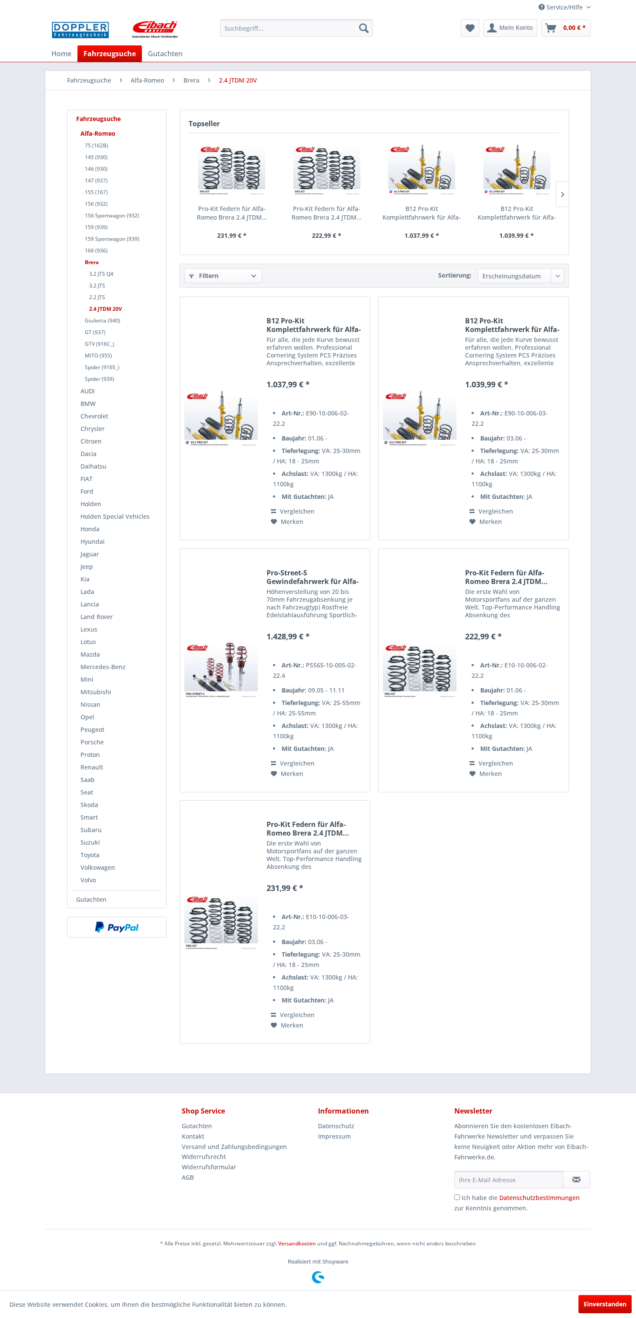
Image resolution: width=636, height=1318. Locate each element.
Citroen (91, 441)
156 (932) (96, 203)
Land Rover (96, 617)
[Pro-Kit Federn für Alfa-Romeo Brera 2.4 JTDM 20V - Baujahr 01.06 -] (327, 170)
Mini (86, 679)
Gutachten (91, 899)
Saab (87, 779)
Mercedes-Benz (102, 667)
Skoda (89, 805)
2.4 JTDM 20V (105, 309)
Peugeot (92, 729)
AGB (188, 1177)
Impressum (334, 1136)
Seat (86, 792)
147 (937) (96, 180)
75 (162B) (96, 145)
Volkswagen (97, 867)
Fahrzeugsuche (98, 119)
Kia (85, 579)
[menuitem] (296, 28)
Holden (90, 504)
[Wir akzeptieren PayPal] (117, 927)
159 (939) (96, 227)
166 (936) (96, 250)
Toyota (90, 855)
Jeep (86, 566)
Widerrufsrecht (204, 1156)
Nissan (90, 704)
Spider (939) (99, 379)
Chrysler (92, 428)
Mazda (90, 654)
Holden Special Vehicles (115, 516)
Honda (90, 529)
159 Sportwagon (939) (112, 239)
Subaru (91, 830)
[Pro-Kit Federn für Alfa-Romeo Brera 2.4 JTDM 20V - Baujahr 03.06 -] (232, 170)
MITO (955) (98, 355)
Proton (90, 754)
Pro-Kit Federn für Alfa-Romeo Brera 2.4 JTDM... (232, 212)
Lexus (88, 629)
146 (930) (96, 168)
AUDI (87, 391)
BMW (88, 403)
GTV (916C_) (99, 344)
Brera (92, 262)
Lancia (89, 604)
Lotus (88, 642)
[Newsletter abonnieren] (576, 1179)
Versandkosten (297, 1243)
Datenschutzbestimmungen (539, 1198)
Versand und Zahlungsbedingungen (234, 1146)
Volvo (88, 880)
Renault (91, 767)
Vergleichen (296, 511)
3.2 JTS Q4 (101, 274)
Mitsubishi (95, 692)
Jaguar (89, 554)
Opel (87, 717)
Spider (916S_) (102, 367)
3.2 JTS (97, 285)
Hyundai (92, 541)
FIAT (86, 479)
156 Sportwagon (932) (112, 215)
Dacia (88, 454)
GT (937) (95, 332)
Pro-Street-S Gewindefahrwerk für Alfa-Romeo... (313, 577)
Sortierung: (455, 275)
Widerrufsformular (209, 1167)
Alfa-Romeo (98, 133)
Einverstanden (605, 1304)
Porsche (92, 742)
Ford (86, 491)
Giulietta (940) (102, 320)
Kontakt (193, 1136)
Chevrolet (94, 416)
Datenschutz (336, 1126)
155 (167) (96, 192)
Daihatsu (93, 466)
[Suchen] (364, 28)
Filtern (207, 275)
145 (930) (96, 157)
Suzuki (90, 842)
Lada (87, 591)
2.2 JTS (97, 297)
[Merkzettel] (470, 28)
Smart (89, 817)
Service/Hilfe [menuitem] (565, 7)
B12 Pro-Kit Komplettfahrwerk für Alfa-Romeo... (421, 213)
